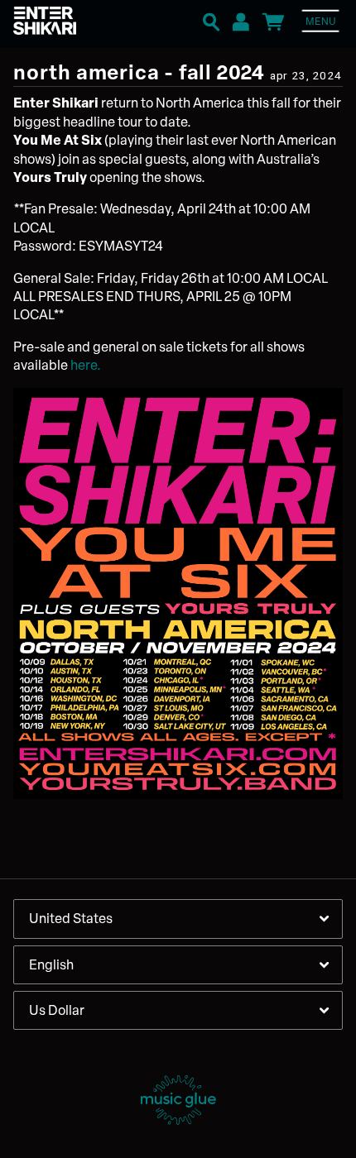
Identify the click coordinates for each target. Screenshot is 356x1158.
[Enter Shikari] (62, 21)
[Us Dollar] (178, 1010)
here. (85, 365)
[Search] (211, 19)
